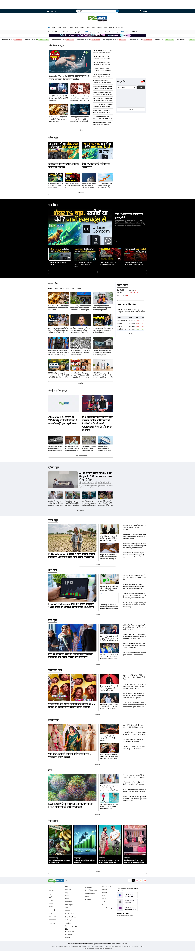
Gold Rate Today (70, 914)
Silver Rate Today (70, 917)
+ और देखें (131, 109)
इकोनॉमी (67, 899)
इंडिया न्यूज (53, 520)
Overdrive (105, 905)
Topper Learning (107, 908)
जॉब (96, 32)
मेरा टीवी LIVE (119, 27)
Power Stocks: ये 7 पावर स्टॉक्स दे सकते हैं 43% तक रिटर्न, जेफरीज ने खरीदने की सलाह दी (102, 111)
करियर (113, 944)
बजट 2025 (52, 891)
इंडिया (71, 27)
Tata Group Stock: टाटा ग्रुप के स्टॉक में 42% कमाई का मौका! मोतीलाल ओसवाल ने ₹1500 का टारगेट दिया (102, 64)
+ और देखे (81, 130)
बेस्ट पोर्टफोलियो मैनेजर (91, 890)
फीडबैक (85, 944)
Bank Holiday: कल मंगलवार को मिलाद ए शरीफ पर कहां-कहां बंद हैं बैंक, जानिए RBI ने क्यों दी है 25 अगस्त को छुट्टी (102, 82)
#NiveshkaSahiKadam (132, 32)
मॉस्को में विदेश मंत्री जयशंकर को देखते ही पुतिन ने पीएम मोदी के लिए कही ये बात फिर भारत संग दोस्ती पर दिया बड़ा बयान (102, 88)
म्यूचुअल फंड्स (68, 902)
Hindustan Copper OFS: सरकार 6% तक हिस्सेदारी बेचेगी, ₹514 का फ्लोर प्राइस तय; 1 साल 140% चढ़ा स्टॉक (79, 98)
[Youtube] (144, 880)
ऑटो (68, 32)
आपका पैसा (65, 27)
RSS (140, 880)
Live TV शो (52, 910)
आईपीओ (67, 908)
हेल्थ (88, 27)
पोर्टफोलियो (51, 900)
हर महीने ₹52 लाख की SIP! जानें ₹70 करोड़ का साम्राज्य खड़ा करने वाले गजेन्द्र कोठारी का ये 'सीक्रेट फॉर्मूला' (80, 330)
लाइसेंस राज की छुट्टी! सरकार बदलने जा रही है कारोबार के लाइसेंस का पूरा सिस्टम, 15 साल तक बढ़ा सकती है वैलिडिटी (104, 448)
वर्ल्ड (60, 32)
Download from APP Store (127, 902)
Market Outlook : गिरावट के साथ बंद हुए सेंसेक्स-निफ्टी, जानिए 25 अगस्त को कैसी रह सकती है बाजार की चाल (103, 106)
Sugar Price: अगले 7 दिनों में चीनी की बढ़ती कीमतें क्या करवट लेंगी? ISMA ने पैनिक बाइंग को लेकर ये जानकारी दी (102, 100)
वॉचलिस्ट (51, 907)
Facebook (129, 880)
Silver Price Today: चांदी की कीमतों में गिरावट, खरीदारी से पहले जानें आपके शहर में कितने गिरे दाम (80, 352)
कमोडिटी (111, 27)
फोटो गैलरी (99, 27)
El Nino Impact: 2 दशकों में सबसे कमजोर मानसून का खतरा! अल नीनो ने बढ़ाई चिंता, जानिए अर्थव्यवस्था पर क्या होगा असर (102, 76)
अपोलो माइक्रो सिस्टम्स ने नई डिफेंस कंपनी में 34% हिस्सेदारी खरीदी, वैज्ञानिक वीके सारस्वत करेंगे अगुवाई (79, 119)
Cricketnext (105, 902)
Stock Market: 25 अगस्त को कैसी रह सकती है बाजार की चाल (72, 185)
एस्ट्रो (99, 32)
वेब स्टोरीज (82, 27)
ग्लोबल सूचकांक (117, 32)
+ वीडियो (97, 272)
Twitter (133, 880)
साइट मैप (118, 944)
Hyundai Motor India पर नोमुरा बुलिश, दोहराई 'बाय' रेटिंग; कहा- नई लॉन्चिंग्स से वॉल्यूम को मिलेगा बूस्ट (89, 186)
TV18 (103, 895)
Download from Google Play (127, 895)
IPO (76, 27)
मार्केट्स (51, 903)
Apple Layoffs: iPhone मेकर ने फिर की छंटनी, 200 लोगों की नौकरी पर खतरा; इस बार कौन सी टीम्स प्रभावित (55, 448)
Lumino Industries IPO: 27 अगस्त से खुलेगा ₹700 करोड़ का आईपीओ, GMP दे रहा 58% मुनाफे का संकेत (103, 52)
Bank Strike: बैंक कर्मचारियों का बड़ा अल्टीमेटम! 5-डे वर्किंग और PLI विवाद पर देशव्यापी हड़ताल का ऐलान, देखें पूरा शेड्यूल (58, 353)
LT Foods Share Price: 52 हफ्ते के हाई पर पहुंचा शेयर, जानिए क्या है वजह (105, 185)
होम (49, 27)
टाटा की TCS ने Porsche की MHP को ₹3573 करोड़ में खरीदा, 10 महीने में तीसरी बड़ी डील (58, 98)
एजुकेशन (91, 32)
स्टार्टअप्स (67, 911)
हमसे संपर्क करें (78, 944)
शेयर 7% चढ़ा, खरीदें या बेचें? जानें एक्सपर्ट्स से (96, 165)
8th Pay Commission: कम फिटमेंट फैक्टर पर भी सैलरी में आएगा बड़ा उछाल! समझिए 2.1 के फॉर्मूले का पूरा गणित (58, 330)
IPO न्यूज (52, 570)
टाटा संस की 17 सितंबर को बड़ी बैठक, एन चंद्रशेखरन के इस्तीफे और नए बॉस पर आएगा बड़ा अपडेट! (102, 94)
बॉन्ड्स (87, 896)
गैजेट (64, 32)
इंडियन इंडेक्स (81, 32)
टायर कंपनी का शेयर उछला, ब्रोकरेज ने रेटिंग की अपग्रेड (63, 165)
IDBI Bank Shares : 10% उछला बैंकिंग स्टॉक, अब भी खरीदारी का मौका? (55, 185)
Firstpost (104, 892)
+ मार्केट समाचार (80, 193)
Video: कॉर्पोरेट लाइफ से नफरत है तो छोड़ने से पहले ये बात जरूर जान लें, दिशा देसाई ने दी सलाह (105, 503)
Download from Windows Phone (127, 908)
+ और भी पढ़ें (80, 383)
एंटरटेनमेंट (109, 32)
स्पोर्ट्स (104, 32)
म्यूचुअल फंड (52, 923)
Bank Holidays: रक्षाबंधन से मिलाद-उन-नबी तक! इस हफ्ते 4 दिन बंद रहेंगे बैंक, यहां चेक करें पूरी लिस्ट (102, 352)
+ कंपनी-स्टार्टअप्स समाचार (81, 455)
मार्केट (53, 27)
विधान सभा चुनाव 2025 (71, 926)
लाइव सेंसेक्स (88, 887)
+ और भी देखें (130, 334)
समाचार (59, 27)
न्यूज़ (50, 894)
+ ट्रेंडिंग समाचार (80, 510)
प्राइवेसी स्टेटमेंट (98, 944)
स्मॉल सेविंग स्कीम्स (90, 893)
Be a (109, 21)
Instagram (137, 880)
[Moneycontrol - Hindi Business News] (97, 19)
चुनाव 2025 (68, 923)
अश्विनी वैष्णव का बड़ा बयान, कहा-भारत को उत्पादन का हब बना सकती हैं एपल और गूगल (72, 448)
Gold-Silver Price (53, 32)
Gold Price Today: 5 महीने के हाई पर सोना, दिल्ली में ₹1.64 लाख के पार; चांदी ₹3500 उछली (58, 119)
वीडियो (105, 27)
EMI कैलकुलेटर (69, 934)
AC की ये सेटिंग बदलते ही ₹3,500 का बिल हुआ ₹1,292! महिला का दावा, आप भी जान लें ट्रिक (95, 476)
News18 (104, 889)
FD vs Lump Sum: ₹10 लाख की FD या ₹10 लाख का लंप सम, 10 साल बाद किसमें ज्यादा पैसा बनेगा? (103, 330)
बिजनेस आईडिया (69, 920)
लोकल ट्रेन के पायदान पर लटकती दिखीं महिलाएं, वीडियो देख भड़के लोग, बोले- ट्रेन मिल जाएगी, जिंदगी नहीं (72, 503)
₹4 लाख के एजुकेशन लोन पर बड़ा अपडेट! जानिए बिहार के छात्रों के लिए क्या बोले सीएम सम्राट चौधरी (102, 70)
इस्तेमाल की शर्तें (107, 944)
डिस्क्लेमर (90, 944)
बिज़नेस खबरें (68, 889)
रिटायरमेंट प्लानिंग (69, 931)
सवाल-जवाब (88, 899)
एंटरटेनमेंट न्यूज (55, 670)
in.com (104, 899)
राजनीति (51, 897)
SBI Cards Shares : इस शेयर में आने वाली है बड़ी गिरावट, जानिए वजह (134, 263)
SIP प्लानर (67, 937)
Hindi (52, 11)
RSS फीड (124, 944)
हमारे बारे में (71, 944)
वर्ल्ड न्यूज (52, 620)
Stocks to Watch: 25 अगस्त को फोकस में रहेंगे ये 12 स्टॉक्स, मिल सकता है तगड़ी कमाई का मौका (69, 77)
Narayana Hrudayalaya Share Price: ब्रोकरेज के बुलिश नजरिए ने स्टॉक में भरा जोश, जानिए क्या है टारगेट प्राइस (102, 123)
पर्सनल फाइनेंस (52, 920)
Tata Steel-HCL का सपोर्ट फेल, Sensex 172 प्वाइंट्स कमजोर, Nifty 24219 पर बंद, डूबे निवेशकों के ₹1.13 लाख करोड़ (102, 117)
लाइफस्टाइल (74, 32)
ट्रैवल (93, 27)
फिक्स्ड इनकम (52, 916)
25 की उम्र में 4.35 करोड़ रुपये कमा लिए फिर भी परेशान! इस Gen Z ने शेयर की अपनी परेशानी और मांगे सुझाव (55, 503)
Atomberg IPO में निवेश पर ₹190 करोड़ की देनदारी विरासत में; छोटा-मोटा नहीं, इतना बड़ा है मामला (63, 420)
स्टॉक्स (66, 895)
